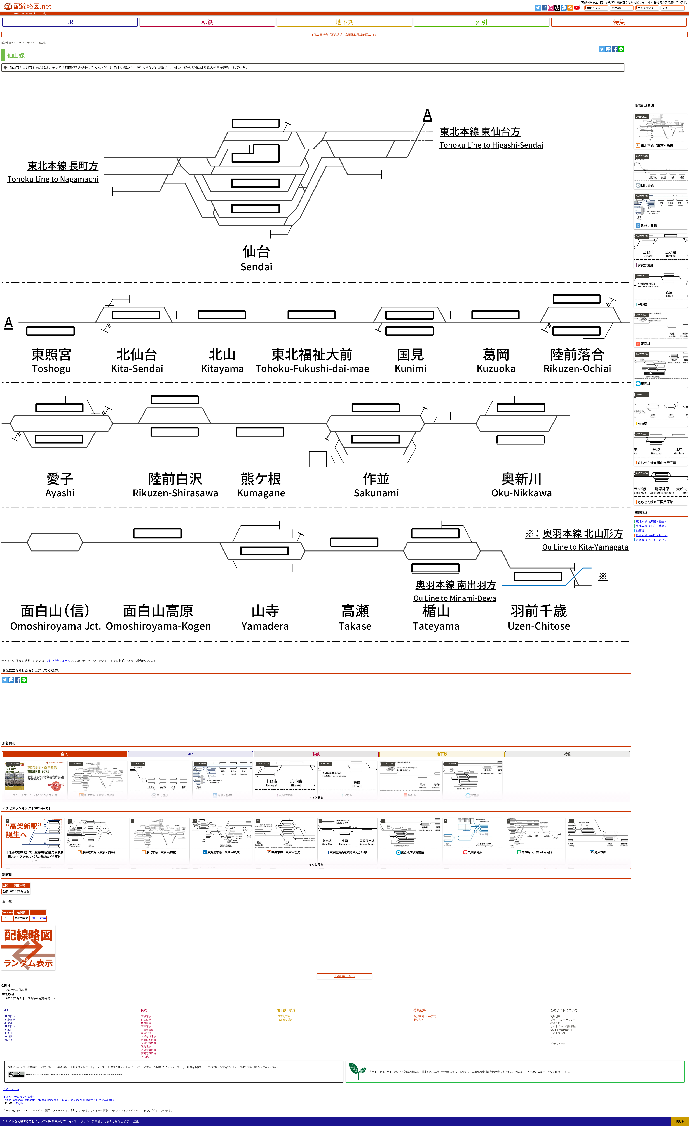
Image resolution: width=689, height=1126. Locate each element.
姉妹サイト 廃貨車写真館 (99, 1099)
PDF (43, 918)
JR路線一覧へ (344, 976)
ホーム (15, 1096)
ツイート (602, 49)
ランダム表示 (27, 1096)
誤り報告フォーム (58, 660)
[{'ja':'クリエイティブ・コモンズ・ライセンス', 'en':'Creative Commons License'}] (16, 1076)
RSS (570, 8)
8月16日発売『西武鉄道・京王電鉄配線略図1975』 (345, 34)
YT (577, 8)
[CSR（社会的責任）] (358, 1079)
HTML (34, 918)
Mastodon (52, 1099)
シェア (615, 49)
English (20, 1103)
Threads (41, 1099)
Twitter (7, 1099)
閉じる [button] (680, 1121)
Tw (538, 8)
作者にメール (558, 1043)
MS (564, 8)
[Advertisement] (657, 73)
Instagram (29, 1099)
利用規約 (252, 1067)
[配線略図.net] (28, 6)
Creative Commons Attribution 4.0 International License (90, 1074)
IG (551, 8)
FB (544, 8)
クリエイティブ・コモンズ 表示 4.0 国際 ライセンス (145, 1067)
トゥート (608, 49)
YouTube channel (75, 1099)
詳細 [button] (136, 1121)
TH (557, 8)
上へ (8, 1096)
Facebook (17, 1099)
